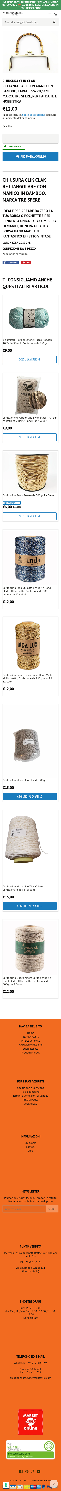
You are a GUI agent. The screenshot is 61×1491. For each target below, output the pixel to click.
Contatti (30, 1146)
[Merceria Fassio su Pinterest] (27, 1471)
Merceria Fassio (22, 1480)
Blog (30, 1150)
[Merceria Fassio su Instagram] (32, 1471)
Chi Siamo (30, 1142)
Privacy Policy (30, 1099)
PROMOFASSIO (30, 1036)
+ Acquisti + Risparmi (31, 1044)
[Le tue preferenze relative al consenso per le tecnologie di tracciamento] (6, 1485)
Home (30, 1032)
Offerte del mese (30, 1040)
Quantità (7, 126)
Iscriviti (52, 1209)
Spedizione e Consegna (30, 1087)
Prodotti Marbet (30, 1052)
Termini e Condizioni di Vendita (30, 1095)
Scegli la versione (29, 359)
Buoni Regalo (30, 1048)
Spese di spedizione (33, 114)
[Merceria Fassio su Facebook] (21, 1471)
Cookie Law (30, 1103)
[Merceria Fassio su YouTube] (38, 1471)
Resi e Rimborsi (30, 1091)
